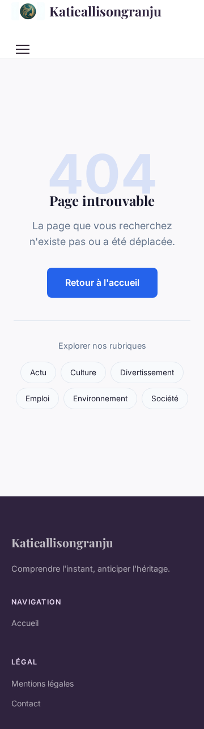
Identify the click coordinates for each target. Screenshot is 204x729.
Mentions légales (42, 683)
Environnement (100, 398)
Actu (38, 372)
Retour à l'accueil (102, 282)
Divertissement (147, 372)
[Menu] (22, 49)
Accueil (25, 623)
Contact (26, 703)
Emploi (37, 398)
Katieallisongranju (105, 11)
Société (164, 398)
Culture (83, 372)
